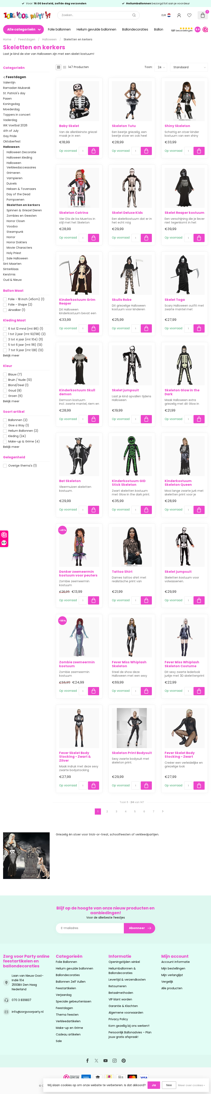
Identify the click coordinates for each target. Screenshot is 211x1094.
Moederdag (11, 109)
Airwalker (16, 310)
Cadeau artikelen (68, 1034)
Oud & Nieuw (12, 280)
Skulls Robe (121, 300)
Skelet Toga (175, 300)
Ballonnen (18, 420)
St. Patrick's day (14, 93)
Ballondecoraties (135, 29)
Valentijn (9, 82)
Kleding (17, 436)
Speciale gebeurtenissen (73, 1001)
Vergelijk (167, 982)
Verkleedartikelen (68, 1021)
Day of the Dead (18, 194)
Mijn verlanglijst (172, 975)
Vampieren (14, 178)
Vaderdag (10, 120)
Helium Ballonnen (23, 430)
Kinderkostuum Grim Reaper (77, 302)
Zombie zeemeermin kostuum (77, 664)
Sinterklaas (11, 269)
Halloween (49, 39)
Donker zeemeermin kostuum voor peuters (78, 574)
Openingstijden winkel (124, 962)
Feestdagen (26, 39)
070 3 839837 (21, 1000)
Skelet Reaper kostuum (184, 213)
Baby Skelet (69, 126)
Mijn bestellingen (173, 968)
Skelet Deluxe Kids (127, 213)
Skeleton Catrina (73, 213)
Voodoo (12, 226)
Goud (15, 390)
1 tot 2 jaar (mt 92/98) (27, 334)
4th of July (11, 131)
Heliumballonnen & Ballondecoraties (122, 970)
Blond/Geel (18, 385)
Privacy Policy (118, 1019)
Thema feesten (67, 1015)
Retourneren (118, 986)
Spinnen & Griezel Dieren (24, 210)
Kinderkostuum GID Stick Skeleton (128, 483)
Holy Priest (14, 253)
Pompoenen (15, 200)
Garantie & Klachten (123, 1006)
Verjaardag (64, 995)
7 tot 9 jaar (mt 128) (25, 350)
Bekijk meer (11, 355)
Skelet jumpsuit (125, 390)
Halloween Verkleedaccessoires (21, 165)
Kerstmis (9, 274)
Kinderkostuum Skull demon (77, 392)
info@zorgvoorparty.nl (27, 1012)
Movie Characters (19, 248)
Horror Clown (16, 221)
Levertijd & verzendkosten (127, 980)
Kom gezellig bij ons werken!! (129, 1026)
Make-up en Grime (69, 1028)
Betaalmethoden (121, 993)
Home (7, 39)
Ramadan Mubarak (16, 88)
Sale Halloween (17, 258)
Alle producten (171, 988)
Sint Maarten (12, 264)
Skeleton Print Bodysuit (132, 753)
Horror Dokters (17, 242)
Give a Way (18, 425)
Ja (154, 1085)
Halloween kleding (19, 157)
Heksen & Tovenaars (21, 189)
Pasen (7, 98)
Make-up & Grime (24, 441)
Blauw (15, 374)
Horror (11, 237)
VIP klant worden (120, 999)
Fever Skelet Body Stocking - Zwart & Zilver (75, 756)
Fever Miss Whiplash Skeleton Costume (182, 664)
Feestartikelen (66, 988)
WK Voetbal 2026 (15, 125)
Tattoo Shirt (122, 572)
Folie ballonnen (59, 29)
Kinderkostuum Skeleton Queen (178, 483)
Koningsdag (11, 104)
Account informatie (175, 962)
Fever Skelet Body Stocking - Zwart (180, 755)
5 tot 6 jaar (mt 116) (25, 344)
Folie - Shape (20, 304)
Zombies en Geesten (22, 216)
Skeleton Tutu (124, 126)
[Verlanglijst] (189, 15)
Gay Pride (10, 136)
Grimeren (13, 173)
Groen (15, 396)
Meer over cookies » (191, 1085)
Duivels (12, 183)
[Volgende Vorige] (163, 811)
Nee (169, 1085)
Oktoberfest (12, 141)
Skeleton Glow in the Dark (182, 392)
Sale (59, 1041)
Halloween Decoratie (21, 152)
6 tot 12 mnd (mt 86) (25, 328)
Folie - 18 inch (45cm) (26, 299)
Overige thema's (22, 465)
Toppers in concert (16, 115)
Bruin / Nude (20, 379)
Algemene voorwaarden (126, 1012)
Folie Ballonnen (66, 962)
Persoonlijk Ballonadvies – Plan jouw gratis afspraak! (130, 1034)
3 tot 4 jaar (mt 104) (25, 339)
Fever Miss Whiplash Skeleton (129, 664)
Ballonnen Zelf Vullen (71, 982)
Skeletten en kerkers (78, 39)
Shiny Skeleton (177, 126)
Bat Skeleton (70, 481)
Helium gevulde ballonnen (96, 29)
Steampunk (15, 232)
